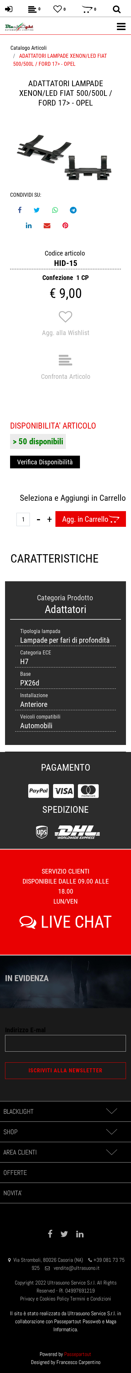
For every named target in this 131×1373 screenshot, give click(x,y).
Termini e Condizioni (90, 1298)
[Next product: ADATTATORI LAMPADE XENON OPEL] (121, 93)
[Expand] (111, 1111)
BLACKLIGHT (18, 1111)
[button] (65, 157)
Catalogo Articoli (28, 48)
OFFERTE (15, 1172)
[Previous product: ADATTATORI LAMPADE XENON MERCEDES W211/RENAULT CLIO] (9, 93)
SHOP (10, 1131)
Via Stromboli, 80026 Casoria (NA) (48, 1259)
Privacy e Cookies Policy (44, 1298)
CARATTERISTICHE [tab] (38, 559)
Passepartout (77, 1354)
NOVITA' (12, 1193)
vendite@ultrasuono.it (77, 1267)
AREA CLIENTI (20, 1152)
